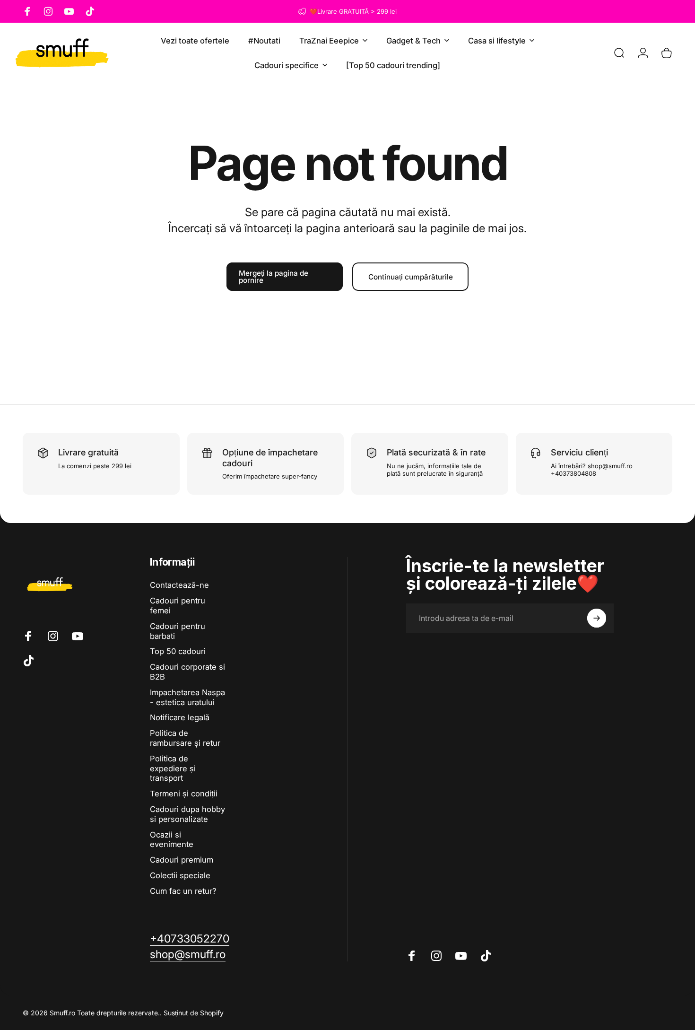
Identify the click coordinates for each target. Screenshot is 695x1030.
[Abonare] (596, 618)
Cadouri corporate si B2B (187, 671)
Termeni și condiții (183, 793)
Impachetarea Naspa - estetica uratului (187, 697)
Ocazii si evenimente (171, 839)
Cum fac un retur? (183, 891)
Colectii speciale (180, 875)
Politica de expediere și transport (173, 768)
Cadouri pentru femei (177, 605)
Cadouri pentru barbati (177, 631)
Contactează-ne (179, 585)
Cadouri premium (181, 859)
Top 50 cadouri (178, 651)
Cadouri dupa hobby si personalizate (187, 814)
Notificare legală (179, 717)
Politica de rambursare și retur (185, 738)
